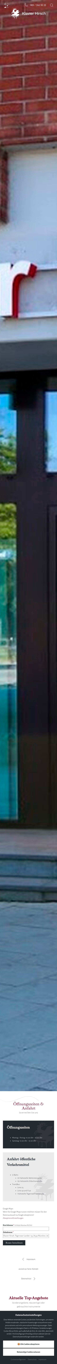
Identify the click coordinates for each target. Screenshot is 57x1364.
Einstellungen (18, 1218)
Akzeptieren (8, 1218)
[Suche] (51, 5)
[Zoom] (28, 545)
